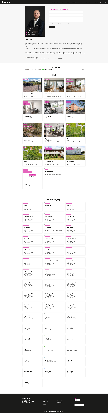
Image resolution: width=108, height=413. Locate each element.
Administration (51, 411)
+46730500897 (30, 32)
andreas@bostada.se (31, 34)
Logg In (103, 2)
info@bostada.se (59, 402)
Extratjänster (45, 405)
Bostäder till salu (45, 399)
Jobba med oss (45, 402)
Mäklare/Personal (45, 401)
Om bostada (44, 404)
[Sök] (100, 2)
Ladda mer (53, 192)
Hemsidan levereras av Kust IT (59, 411)
